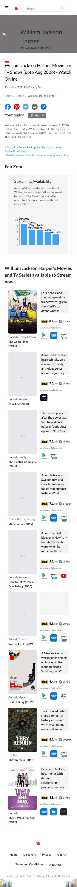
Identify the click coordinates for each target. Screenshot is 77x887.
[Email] (35, 107)
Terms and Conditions (29, 864)
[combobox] (37, 115)
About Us (55, 864)
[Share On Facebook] (8, 107)
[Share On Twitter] (26, 107)
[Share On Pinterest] (17, 107)
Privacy (46, 854)
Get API (62, 854)
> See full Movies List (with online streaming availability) (37, 155)
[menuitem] (13, 856)
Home (8, 95)
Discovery (29, 854)
